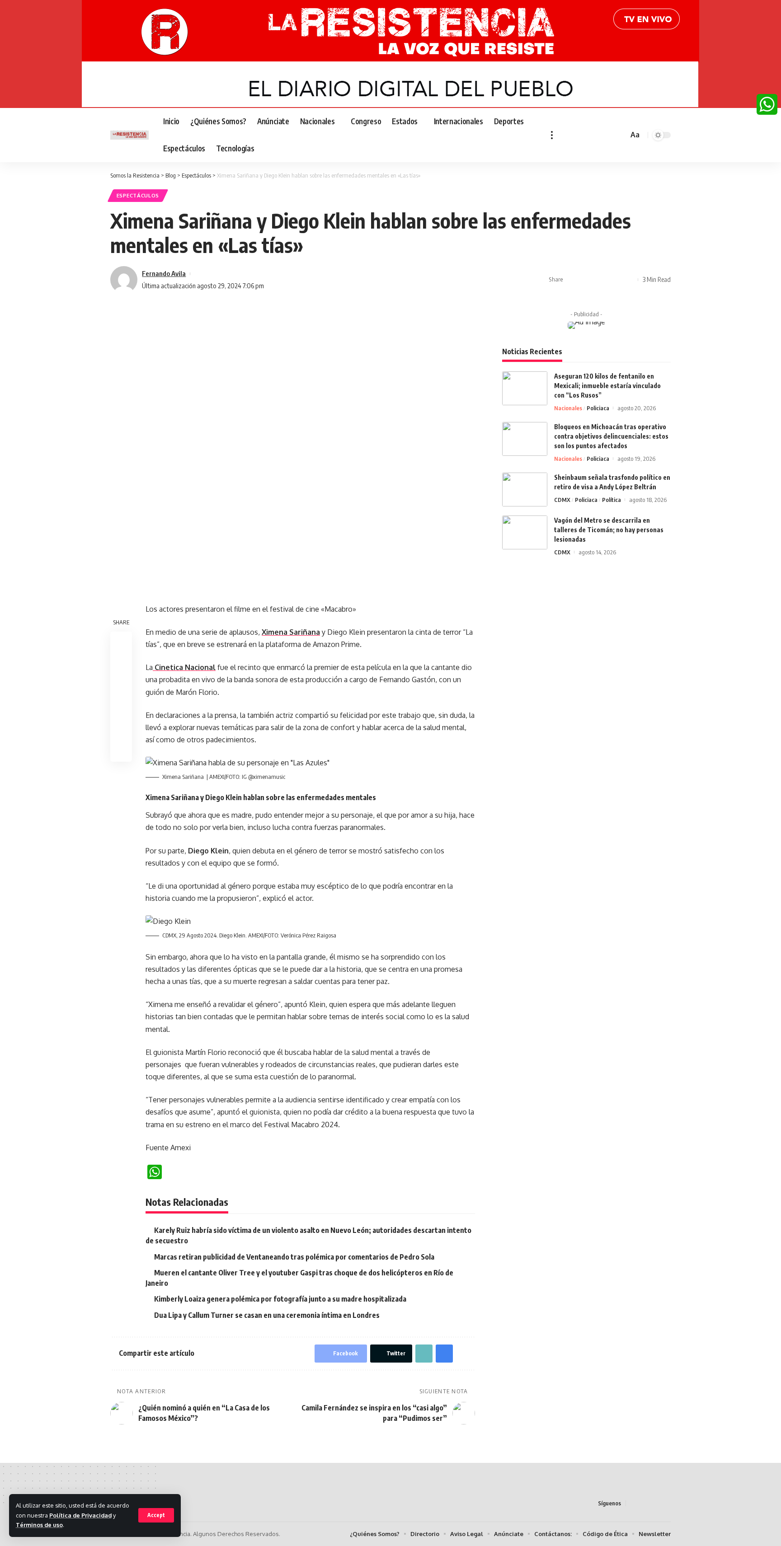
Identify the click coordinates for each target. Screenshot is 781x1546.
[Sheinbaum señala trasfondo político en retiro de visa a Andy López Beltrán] (524, 489)
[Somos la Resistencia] (129, 135)
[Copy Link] (600, 279)
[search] (620, 135)
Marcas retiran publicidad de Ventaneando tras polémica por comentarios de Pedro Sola (294, 1256)
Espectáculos (138, 195)
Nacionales (568, 408)
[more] (552, 135)
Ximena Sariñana (291, 632)
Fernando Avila (164, 273)
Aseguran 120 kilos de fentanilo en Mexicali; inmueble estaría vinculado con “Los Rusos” (607, 385)
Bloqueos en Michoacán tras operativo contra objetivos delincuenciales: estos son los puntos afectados (611, 436)
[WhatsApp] (767, 104)
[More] (628, 279)
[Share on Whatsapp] (121, 685)
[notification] (608, 135)
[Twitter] (575, 135)
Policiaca (598, 408)
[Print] (614, 279)
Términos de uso (39, 1524)
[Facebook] (565, 135)
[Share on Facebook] (572, 279)
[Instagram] (595, 135)
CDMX (562, 499)
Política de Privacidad (80, 1515)
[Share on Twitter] (586, 279)
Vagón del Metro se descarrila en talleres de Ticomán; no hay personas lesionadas (608, 529)
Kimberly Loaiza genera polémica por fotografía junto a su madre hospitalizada (280, 1298)
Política (611, 499)
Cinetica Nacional (184, 667)
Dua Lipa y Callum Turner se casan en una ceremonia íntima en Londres (267, 1315)
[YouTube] (585, 135)
